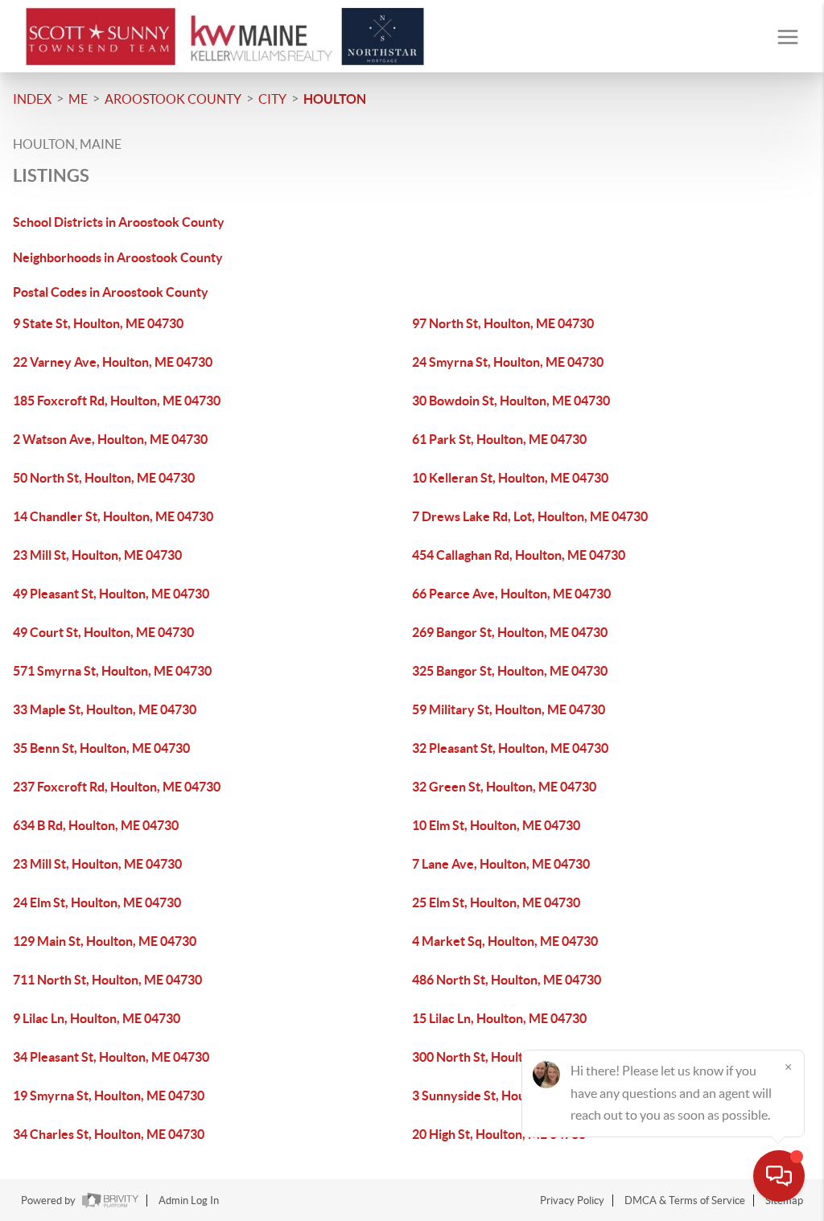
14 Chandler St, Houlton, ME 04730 (113, 516)
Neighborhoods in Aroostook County (118, 257)
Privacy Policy (572, 1200)
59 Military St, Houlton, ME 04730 (508, 709)
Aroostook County (173, 99)
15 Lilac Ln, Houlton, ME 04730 (499, 1018)
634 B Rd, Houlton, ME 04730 (96, 825)
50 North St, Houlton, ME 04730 (104, 477)
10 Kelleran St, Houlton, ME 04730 (510, 477)
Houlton (334, 99)
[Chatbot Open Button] (779, 1176)
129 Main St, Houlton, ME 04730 (104, 941)
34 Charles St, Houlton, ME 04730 (108, 1134)
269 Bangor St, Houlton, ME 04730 (510, 632)
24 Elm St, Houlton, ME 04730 (97, 902)
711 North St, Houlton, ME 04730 (107, 979)
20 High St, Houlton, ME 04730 (499, 1134)
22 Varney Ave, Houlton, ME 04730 (112, 362)
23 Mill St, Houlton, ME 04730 (97, 555)
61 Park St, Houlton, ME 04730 (499, 439)
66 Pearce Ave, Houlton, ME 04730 (511, 593)
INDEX (32, 99)
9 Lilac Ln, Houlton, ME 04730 (96, 1018)
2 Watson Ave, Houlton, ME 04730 (110, 439)
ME (78, 99)
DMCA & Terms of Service (684, 1200)
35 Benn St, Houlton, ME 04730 (101, 748)
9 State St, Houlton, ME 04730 (98, 323)
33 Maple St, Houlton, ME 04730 (104, 709)
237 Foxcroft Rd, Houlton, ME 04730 (116, 786)
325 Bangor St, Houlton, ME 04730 (510, 670)
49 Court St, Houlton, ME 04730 (103, 632)
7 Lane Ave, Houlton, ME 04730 (501, 863)
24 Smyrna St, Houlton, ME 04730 (508, 362)
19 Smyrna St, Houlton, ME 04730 (108, 1095)
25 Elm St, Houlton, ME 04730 (496, 902)
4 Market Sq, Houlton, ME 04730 (505, 941)
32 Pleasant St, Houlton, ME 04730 (510, 748)
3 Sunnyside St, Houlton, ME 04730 (512, 1095)
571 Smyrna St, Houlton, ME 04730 (112, 670)
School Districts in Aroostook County (119, 222)
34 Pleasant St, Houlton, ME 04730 (111, 1056)
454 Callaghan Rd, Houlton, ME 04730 (518, 555)
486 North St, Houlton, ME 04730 (506, 979)
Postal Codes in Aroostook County (110, 292)
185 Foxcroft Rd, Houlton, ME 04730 (116, 400)
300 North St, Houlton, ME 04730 (506, 1056)
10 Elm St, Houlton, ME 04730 (496, 825)
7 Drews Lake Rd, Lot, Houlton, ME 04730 (530, 516)
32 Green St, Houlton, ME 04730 (504, 786)
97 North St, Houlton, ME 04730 (503, 323)
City (272, 99)
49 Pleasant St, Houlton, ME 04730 (111, 593)
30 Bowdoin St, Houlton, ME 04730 (511, 400)
